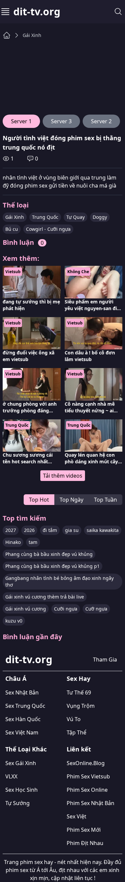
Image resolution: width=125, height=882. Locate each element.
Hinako (13, 542)
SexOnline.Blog (86, 763)
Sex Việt (76, 816)
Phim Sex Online (87, 789)
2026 (29, 530)
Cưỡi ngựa (65, 609)
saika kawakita (103, 530)
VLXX (11, 776)
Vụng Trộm (81, 705)
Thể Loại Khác (26, 749)
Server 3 (61, 121)
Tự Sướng (17, 803)
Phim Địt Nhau (85, 843)
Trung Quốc (45, 217)
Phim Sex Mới (84, 829)
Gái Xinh (32, 35)
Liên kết (79, 749)
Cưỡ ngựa (96, 609)
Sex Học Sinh (21, 789)
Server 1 (21, 121)
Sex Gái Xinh (20, 763)
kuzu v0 (13, 621)
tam (33, 542)
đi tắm (50, 530)
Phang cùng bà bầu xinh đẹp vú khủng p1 (52, 566)
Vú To (74, 719)
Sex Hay (78, 678)
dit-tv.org (36, 12)
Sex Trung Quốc (25, 705)
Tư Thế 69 (79, 692)
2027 (10, 530)
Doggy (100, 217)
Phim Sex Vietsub (88, 776)
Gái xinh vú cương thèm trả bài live (44, 597)
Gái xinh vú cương (25, 609)
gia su (72, 530)
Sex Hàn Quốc (23, 719)
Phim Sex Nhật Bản (90, 803)
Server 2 (101, 121)
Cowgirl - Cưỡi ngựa (48, 229)
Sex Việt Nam (21, 732)
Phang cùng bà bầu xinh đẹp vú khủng (49, 554)
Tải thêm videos (62, 475)
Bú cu (11, 229)
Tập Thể (76, 732)
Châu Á (15, 678)
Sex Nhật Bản (22, 692)
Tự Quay (75, 217)
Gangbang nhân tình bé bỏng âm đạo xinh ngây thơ (59, 581)
